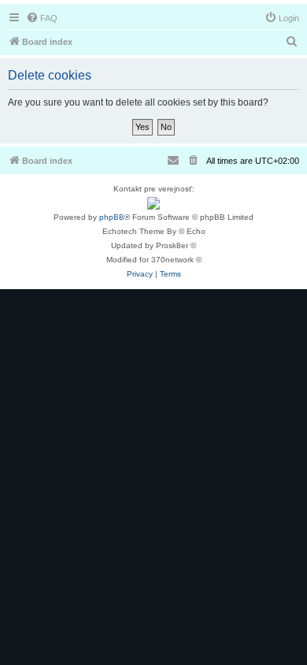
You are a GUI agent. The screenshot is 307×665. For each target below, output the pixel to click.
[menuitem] (41, 18)
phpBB (111, 217)
